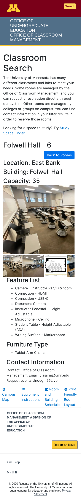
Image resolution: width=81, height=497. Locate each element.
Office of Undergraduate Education (36, 30)
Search (70, 6)
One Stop (13, 462)
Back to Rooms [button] (59, 155)
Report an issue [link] (64, 444)
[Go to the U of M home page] (14, 8)
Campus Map (9, 397)
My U (11, 472)
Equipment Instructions (30, 397)
